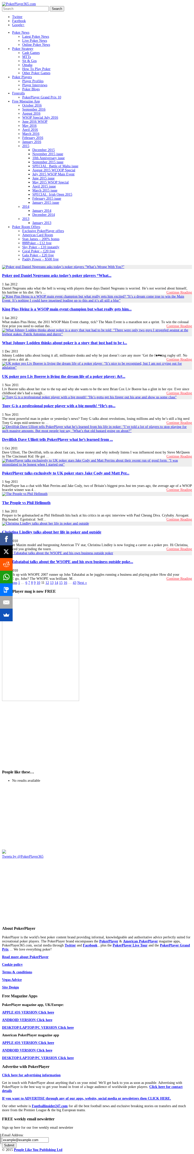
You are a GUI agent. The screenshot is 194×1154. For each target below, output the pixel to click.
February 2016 (32, 138)
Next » (82, 583)
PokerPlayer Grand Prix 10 (41, 97)
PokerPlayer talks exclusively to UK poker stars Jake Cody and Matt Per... (65, 473)
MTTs (26, 57)
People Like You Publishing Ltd (38, 1150)
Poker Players (22, 77)
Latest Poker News (35, 36)
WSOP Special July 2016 (40, 117)
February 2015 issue (46, 198)
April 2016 (30, 130)
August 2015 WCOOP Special (53, 170)
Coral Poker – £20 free (38, 251)
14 (56, 583)
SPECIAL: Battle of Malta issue (55, 166)
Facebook (19, 21)
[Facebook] (6, 539)
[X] (6, 551)
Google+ (18, 25)
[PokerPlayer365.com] (19, 4)
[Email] (6, 602)
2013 (25, 219)
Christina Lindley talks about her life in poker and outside (51, 532)
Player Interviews (34, 85)
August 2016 (31, 113)
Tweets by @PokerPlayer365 (22, 856)
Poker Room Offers (26, 227)
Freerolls (18, 93)
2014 (25, 207)
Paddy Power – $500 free (40, 259)
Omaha (27, 65)
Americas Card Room (37, 235)
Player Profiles (32, 81)
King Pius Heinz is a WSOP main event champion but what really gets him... (67, 309)
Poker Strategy (22, 49)
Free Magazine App (26, 101)
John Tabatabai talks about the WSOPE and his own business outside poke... (67, 561)
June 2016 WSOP (34, 121)
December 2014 (43, 215)
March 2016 (30, 134)
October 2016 (32, 105)
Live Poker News (34, 41)
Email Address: (13, 1135)
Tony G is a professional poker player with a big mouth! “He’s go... (58, 405)
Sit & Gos (29, 61)
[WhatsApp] (6, 577)
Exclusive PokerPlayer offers (43, 231)
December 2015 (43, 150)
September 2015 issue (47, 162)
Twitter (17, 17)
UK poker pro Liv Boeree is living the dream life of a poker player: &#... (63, 376)
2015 (25, 146)
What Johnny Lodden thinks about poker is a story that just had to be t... (64, 342)
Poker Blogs (31, 89)
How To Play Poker (36, 69)
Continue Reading (179, 292)
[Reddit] (6, 564)
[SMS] (6, 589)
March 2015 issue (44, 190)
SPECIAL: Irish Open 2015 (52, 194)
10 (38, 583)
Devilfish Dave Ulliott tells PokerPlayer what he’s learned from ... (57, 439)
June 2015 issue (43, 178)
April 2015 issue (44, 186)
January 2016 (31, 142)
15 (61, 583)
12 (47, 583)
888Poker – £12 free (37, 243)
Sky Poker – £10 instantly (40, 247)
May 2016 (29, 126)
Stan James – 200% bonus (40, 239)
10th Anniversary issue (48, 158)
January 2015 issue (45, 202)
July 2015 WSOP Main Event (53, 174)
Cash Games (31, 53)
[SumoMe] (6, 615)
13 (52, 583)
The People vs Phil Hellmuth (26, 502)
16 (65, 583)
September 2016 (33, 109)
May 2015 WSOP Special (50, 182)
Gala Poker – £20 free (38, 255)
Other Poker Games (36, 73)
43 (74, 583)
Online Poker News (36, 45)
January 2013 (41, 223)
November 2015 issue (47, 154)
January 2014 (41, 211)
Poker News (20, 32)
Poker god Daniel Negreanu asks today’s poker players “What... (56, 275)
